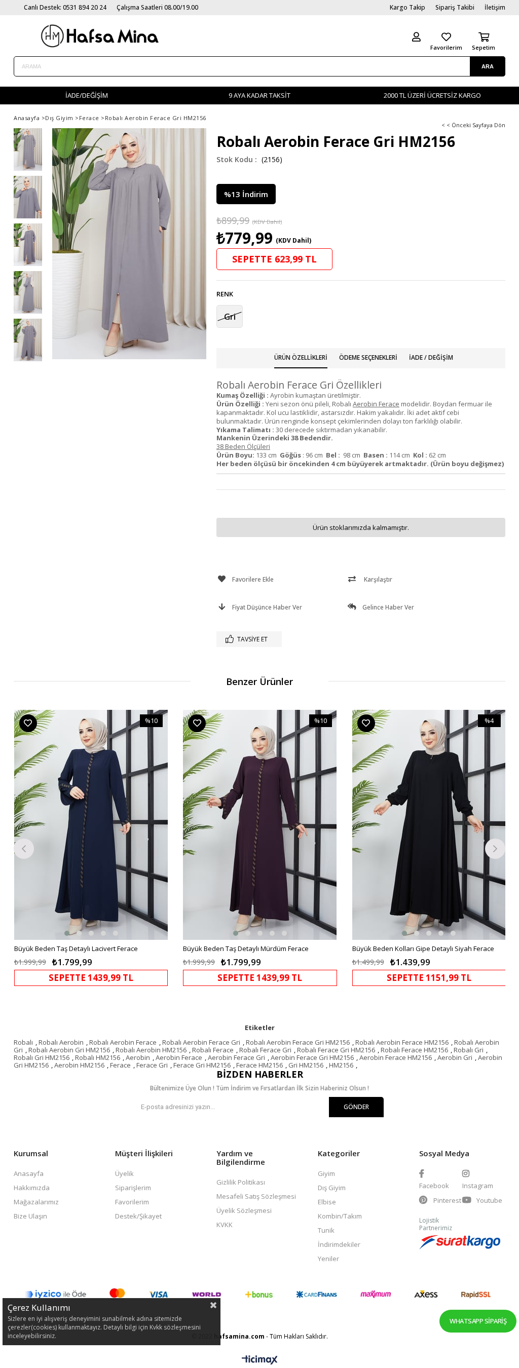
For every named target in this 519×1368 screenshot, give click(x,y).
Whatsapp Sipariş (478, 1320)
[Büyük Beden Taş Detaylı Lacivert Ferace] (91, 824)
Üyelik (124, 1173)
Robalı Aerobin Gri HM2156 (69, 1049)
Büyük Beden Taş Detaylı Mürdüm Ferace (246, 948)
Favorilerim (132, 1201)
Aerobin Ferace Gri (236, 1057)
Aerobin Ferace (179, 1057)
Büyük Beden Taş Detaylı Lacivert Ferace (76, 948)
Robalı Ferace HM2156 (414, 1049)
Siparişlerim (133, 1187)
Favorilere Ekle (28, 723)
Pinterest (446, 1200)
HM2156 (341, 1065)
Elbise (327, 1201)
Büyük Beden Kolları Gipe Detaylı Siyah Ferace (423, 948)
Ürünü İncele (128, 847)
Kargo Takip (407, 7)
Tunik (326, 1230)
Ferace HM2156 (259, 1065)
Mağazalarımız (36, 1201)
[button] (67, 933)
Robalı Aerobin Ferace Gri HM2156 (298, 1042)
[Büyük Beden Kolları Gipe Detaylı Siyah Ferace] (429, 824)
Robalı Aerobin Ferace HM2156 (402, 1042)
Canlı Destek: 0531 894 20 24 (65, 7)
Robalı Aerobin (61, 1042)
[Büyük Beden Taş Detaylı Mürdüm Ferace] (260, 824)
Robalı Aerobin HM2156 (151, 1049)
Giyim (326, 1173)
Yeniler (328, 1258)
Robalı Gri (469, 1049)
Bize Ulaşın (30, 1216)
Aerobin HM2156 (79, 1065)
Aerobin (138, 1057)
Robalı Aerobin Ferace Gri (201, 1042)
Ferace (120, 1065)
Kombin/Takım (340, 1216)
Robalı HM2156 (97, 1057)
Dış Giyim (332, 1187)
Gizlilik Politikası (240, 1182)
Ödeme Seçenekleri (368, 357)
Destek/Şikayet (138, 1216)
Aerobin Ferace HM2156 (395, 1057)
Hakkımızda (32, 1187)
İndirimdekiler (339, 1244)
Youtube (488, 1200)
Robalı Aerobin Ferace (123, 1042)
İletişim (495, 7)
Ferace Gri (152, 1065)
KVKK (224, 1224)
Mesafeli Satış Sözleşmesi (256, 1196)
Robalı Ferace (213, 1049)
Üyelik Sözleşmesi (244, 1210)
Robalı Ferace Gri (265, 1049)
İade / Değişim (431, 357)
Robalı (23, 1042)
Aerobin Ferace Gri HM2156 (312, 1057)
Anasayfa (29, 1173)
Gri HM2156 (305, 1065)
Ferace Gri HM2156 (202, 1065)
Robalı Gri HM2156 (41, 1057)
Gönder (356, 1107)
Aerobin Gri (454, 1057)
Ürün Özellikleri (300, 357)
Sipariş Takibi (454, 7)
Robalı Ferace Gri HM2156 (336, 1049)
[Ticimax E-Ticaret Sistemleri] (260, 1360)
